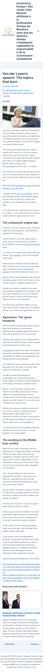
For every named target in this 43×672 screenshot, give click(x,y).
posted (13, 280)
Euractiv (6, 96)
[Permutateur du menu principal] (38, 31)
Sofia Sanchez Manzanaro (22, 93)
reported (8, 350)
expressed (10, 166)
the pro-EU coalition (25, 194)
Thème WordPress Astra (26, 667)
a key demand (15, 255)
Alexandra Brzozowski (14, 90)
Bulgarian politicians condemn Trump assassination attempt (21, 614)
